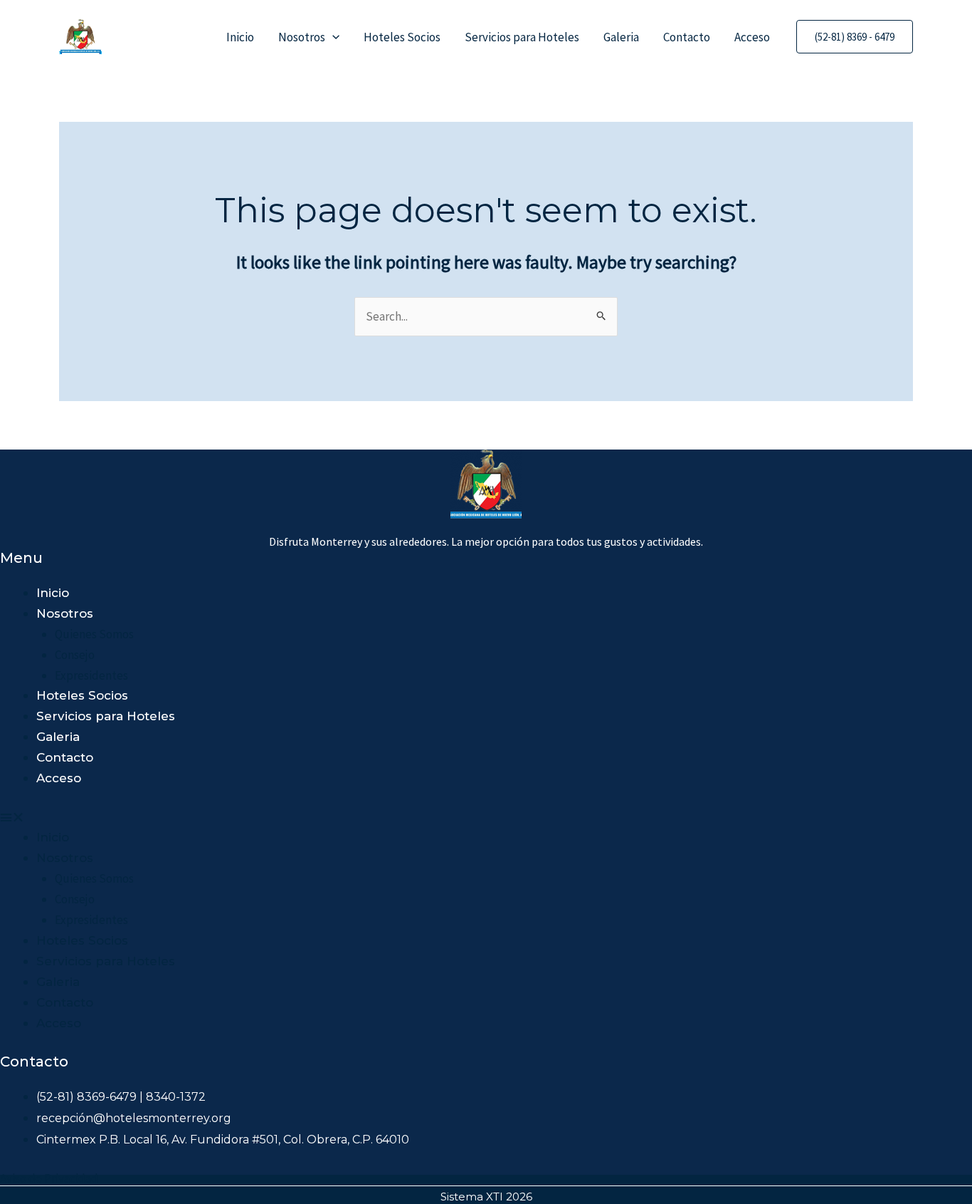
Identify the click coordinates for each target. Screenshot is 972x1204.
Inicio (240, 37)
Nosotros (301, 37)
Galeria (621, 37)
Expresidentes (91, 675)
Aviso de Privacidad (49, 1178)
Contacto (686, 37)
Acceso (752, 37)
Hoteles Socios (402, 37)
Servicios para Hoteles (522, 37)
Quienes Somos (94, 634)
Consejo (75, 655)
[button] (332, 37)
